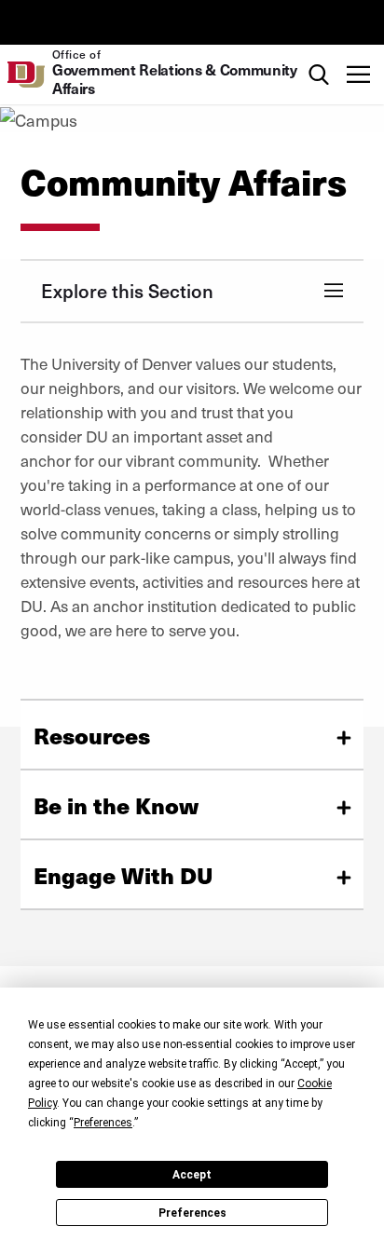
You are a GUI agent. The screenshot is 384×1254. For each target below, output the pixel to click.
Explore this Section (127, 291)
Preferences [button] (103, 1122)
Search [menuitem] (318, 53)
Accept (192, 1174)
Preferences (192, 1213)
